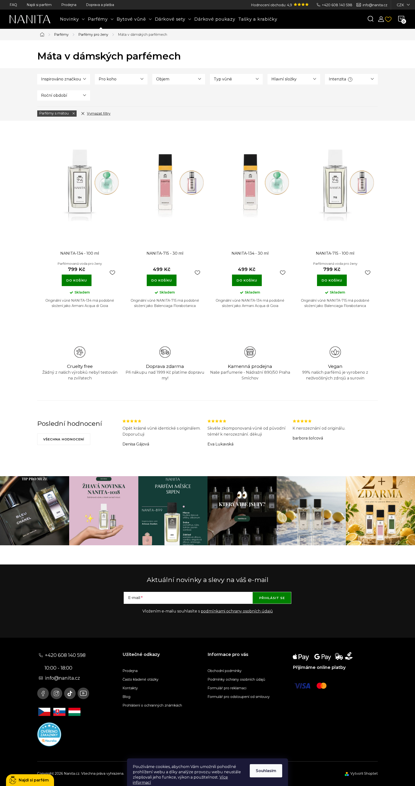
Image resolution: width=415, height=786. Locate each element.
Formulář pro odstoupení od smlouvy (239, 697)
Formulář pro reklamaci (227, 688)
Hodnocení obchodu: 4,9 (272, 5)
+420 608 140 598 (337, 5)
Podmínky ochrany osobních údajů (236, 679)
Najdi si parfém (39, 5)
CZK (400, 5)
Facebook (43, 693)
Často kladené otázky (140, 679)
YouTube (83, 693)
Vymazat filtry (98, 113)
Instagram (56, 693)
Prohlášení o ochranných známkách (152, 705)
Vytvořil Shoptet (364, 773)
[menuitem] (72, 19)
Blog (126, 697)
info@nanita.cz (375, 5)
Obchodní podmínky (225, 671)
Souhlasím (266, 770)
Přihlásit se (272, 598)
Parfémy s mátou (54, 113)
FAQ (13, 5)
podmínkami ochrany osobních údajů (237, 611)
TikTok (70, 693)
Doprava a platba (100, 5)
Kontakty (130, 688)
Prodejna (68, 5)
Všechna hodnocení (63, 439)
